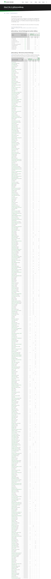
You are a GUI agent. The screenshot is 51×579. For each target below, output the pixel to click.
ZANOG (13, 220)
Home (23, 2)
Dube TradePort (14, 533)
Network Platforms (14, 135)
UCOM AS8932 (14, 442)
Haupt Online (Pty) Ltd (14, 507)
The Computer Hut (14, 544)
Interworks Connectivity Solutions (16, 472)
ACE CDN (13, 273)
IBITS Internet (13, 158)
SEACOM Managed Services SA (16, 106)
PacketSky (13, 190)
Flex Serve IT (13, 284)
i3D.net (13, 104)
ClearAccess (13, 459)
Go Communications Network (15, 496)
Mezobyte (13, 464)
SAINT (12, 200)
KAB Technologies (14, 410)
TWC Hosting (13, 254)
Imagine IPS (13, 136)
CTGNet (13, 80)
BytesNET (13, 400)
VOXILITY (13, 374)
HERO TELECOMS (14, 236)
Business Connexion (14, 152)
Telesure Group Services (15, 238)
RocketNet (13, 154)
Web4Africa (13, 430)
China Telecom (13, 88)
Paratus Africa (13, 89)
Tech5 (12, 203)
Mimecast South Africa (14, 380)
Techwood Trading (14, 266)
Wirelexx (13, 233)
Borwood (13, 141)
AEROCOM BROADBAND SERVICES (16, 215)
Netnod (13, 107)
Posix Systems (13, 98)
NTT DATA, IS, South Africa (15, 87)
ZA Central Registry (14, 130)
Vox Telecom (13, 112)
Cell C (12, 119)
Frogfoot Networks (14, 375)
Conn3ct (13, 393)
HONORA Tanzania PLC (15, 448)
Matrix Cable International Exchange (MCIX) (17, 344)
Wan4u (13, 261)
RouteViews (13, 365)
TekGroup (13, 298)
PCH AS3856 (13, 64)
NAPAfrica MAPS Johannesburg (39, 59)
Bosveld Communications (15, 188)
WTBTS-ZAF (13, 521)
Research (26, 2)
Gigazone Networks (14, 183)
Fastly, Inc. (13, 134)
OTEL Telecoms (14, 76)
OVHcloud (13, 334)
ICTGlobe (13, 147)
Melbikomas (13, 506)
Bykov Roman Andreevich (15, 387)
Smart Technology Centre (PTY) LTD (16, 159)
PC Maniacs (13, 495)
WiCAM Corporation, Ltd (15, 431)
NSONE (13, 561)
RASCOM (13, 351)
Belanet (13, 278)
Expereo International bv (15, 346)
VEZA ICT (13, 305)
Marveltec (13, 299)
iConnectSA (13, 161)
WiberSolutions (14, 567)
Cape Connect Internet (14, 143)
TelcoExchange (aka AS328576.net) (16, 249)
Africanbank (13, 245)
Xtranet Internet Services (15, 392)
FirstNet (13, 146)
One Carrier (13, 304)
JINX (33, 59)
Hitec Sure (13, 530)
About (40, 2)
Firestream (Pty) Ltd (14, 555)
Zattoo (12, 332)
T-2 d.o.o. (13, 452)
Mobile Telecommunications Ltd (16, 429)
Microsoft (13, 62)
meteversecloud (14, 164)
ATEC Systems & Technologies (15, 563)
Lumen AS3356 (14, 320)
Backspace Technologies (15, 82)
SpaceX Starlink (14, 81)
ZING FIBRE (13, 311)
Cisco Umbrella (14, 329)
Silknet (12, 388)
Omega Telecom (14, 543)
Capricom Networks (14, 218)
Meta (12, 68)
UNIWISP (13, 568)
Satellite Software (14, 477)
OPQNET (13, 428)
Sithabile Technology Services (15, 178)
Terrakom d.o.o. (14, 363)
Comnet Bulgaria (14, 500)
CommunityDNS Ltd (14, 437)
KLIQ (12, 225)
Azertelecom (13, 424)
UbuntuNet (13, 339)
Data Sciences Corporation (15, 310)
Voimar (13, 557)
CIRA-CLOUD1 (13, 417)
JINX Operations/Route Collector (16, 502)
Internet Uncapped (14, 574)
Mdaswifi (13, 280)
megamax (13, 239)
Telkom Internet (13, 419)
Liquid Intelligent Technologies (15, 92)
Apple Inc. (13, 369)
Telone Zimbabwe (14, 436)
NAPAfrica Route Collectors (15, 532)
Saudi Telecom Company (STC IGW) (16, 359)
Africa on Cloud (14, 251)
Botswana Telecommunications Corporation (17, 483)
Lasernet (13, 575)
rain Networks (13, 105)
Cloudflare (13, 71)
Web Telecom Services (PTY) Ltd (16, 503)
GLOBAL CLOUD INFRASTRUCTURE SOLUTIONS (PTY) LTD (19, 293)
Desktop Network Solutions (15, 460)
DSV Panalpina (14, 497)
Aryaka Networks (14, 416)
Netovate (13, 232)
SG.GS (13, 370)
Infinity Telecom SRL (14, 441)
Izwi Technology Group (15, 166)
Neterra (13, 345)
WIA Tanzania (13, 519)
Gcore (12, 75)
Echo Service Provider (14, 395)
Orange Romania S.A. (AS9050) (16, 338)
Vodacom (13, 113)
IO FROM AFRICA (14, 314)
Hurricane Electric (14, 65)
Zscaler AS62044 (14, 455)
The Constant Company (15, 93)
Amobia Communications (15, 470)
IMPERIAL (13, 465)
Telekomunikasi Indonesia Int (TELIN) (16, 356)
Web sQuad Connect (14, 206)
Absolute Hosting (14, 287)
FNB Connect (13, 376)
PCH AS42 (13, 70)
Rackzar (13, 292)
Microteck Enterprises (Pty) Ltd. (16, 484)
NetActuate (13, 381)
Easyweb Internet (14, 149)
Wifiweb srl (13, 364)
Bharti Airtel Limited (14, 100)
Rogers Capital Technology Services (16, 176)
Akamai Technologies (14, 63)
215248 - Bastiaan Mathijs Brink (16, 302)
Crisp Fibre (13, 214)
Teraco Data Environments (15, 128)
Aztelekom (13, 482)
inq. (12, 196)
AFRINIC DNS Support (15, 443)
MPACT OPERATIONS (14, 262)
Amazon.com (13, 95)
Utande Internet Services (15, 440)
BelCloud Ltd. (13, 508)
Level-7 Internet (13, 165)
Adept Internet (13, 125)
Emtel (12, 170)
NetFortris (13, 537)
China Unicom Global (14, 148)
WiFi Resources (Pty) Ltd (15, 554)
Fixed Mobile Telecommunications (16, 219)
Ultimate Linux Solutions (15, 212)
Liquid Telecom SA (14, 386)
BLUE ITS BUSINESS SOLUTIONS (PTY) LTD (17, 272)
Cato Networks (13, 518)
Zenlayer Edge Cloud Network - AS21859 (17, 333)
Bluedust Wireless (14, 383)
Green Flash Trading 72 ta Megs (16, 137)
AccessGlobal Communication (15, 213)
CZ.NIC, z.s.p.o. (14, 350)
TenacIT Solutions (14, 556)
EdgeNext (13, 263)
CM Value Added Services (15, 449)
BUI (12, 209)
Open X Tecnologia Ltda (15, 413)
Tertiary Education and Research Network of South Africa (19, 99)
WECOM (13, 281)
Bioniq (12, 551)
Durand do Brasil (14, 340)
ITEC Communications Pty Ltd (15, 479)
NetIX (35, 59)
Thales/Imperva (14, 425)
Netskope (13, 179)
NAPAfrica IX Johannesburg (32, 34)
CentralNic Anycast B (14, 549)
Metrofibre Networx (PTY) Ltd (15, 160)
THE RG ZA (13, 471)
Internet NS (13, 224)
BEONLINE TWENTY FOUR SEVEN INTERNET (17, 515)
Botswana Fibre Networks (15, 153)
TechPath (13, 476)
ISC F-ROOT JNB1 (14, 526)
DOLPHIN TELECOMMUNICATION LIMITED (17, 489)
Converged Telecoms (14, 454)
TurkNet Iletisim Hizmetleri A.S (15, 466)
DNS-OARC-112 (14, 488)
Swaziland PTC (13, 197)
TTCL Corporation (14, 434)
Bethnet (13, 185)
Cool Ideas (13, 155)
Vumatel (13, 83)
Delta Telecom (13, 371)
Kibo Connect (13, 514)
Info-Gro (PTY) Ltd (14, 124)
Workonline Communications (15, 111)
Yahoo (12, 86)
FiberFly (13, 308)
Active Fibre (13, 509)
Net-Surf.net (13, 560)
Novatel (13, 357)
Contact (43, 2)
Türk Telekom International (15, 353)
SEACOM (13, 118)
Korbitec (13, 550)
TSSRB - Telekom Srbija (14, 362)
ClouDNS (13, 467)
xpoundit (13, 494)
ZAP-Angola (13, 446)
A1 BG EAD (13, 335)
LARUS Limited (13, 412)
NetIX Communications (14, 399)
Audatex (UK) (13, 208)
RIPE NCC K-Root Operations (15, 69)
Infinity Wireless (14, 244)
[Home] (4, 13)
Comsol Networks (14, 194)
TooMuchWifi (13, 237)
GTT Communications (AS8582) (16, 328)
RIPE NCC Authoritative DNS (15, 117)
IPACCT (13, 407)
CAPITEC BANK (14, 248)
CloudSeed (13, 411)
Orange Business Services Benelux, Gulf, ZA (17, 512)
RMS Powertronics (14, 491)
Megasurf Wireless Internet (15, 173)
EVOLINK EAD (14, 358)
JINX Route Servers (14, 525)
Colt (12, 316)
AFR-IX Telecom (14, 140)
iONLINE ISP (13, 458)
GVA (12, 485)
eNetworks (13, 123)
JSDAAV (13, 184)
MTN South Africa (14, 94)
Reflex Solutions (14, 129)
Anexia (12, 110)
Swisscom (13, 315)
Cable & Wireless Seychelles (15, 398)
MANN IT (13, 274)
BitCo (12, 74)
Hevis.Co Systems (14, 309)
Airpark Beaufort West (14, 435)
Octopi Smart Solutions (15, 250)
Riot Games (13, 406)
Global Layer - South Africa (15, 303)
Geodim (13, 531)
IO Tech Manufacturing (14, 257)
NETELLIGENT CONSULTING (15, 275)
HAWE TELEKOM (14, 545)
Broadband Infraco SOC (15, 423)
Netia (12, 394)
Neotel (12, 347)
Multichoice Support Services (15, 536)
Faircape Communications (15, 447)
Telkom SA (13, 389)
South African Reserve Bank (15, 267)
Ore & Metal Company (14, 296)
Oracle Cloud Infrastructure (15, 101)
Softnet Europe (13, 327)
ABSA (12, 201)
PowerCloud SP (14, 182)
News (31, 2)
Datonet (13, 279)
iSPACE (13, 501)
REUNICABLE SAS (14, 142)
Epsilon (13, 422)
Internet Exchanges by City (14, 13)
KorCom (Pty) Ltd (14, 255)
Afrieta (12, 297)
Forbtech (13, 538)
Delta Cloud (13, 382)
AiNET (12, 321)
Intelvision (13, 191)
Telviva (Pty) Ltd (14, 539)
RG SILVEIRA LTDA (14, 478)
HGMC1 (13, 231)
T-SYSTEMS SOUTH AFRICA (15, 461)
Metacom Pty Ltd (14, 490)
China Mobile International (15, 122)
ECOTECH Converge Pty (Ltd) (15, 453)
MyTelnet (13, 520)
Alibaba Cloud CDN (14, 573)
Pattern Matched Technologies (15, 256)
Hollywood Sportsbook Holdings (16, 226)
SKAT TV (13, 548)
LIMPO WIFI (13, 268)
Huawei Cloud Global (14, 230)
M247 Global (13, 322)
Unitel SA (13, 562)
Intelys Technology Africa (15, 221)
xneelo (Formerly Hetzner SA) (15, 167)
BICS (12, 317)
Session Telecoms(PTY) (14, 195)
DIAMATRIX (13, 172)
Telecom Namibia (14, 401)
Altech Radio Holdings (14, 566)
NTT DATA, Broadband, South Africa (16, 207)
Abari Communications (14, 569)
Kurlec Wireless (14, 227)
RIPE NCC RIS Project (14, 323)
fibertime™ (13, 285)
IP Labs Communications (15, 578)
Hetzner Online (14, 341)
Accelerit (13, 572)
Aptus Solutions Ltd (14, 377)
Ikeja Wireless (13, 242)
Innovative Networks (14, 131)
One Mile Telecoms (14, 291)
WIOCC (13, 418)
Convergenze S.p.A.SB (15, 116)
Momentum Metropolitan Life (15, 269)
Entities (36, 2)
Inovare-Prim (13, 542)
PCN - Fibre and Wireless (15, 352)
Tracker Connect (14, 243)
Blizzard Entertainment (14, 405)
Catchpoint (13, 286)
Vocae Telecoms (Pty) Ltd (15, 513)
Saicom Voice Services (15, 189)
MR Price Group (14, 290)
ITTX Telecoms (13, 202)
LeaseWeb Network (14, 326)
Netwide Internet (14, 527)
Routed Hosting (14, 177)
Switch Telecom (14, 77)
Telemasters (13, 473)
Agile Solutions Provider (15, 260)
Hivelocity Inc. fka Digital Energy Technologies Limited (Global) (20, 171)
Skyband (13, 404)
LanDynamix (13, 524)
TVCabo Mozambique (14, 368)
